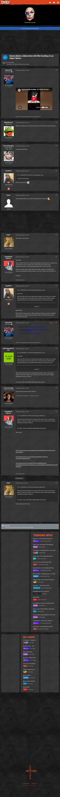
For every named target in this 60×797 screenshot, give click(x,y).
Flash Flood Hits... (28, 652)
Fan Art (45, 593)
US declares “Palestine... (29, 640)
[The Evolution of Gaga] (30, 15)
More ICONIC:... (27, 675)
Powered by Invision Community (30, 785)
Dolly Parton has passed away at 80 (43, 626)
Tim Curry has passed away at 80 (42, 562)
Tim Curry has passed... (29, 663)
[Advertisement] (30, 41)
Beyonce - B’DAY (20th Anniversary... (43, 538)
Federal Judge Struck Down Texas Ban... (44, 579)
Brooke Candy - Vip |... (29, 646)
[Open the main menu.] (58, 2)
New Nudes (36, 597)
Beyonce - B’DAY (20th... (30, 657)
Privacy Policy (26, 783)
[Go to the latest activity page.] (50, 2)
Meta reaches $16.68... (29, 681)
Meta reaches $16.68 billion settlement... (44, 609)
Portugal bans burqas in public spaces (43, 603)
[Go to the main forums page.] (54, 2)
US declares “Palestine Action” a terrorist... (44, 550)
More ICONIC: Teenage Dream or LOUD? (44, 574)
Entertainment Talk (44, 576)
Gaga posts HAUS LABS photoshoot (43, 556)
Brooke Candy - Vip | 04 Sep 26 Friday (43, 568)
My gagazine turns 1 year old (41, 591)
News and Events (41, 558)
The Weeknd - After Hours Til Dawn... (43, 620)
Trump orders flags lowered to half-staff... (44, 614)
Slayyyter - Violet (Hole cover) (41, 585)
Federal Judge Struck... (29, 669)
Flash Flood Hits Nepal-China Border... (43, 544)
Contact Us (34, 783)
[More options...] (56, 70)
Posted (22, 70)
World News (42, 547)
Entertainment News (23, 64)
